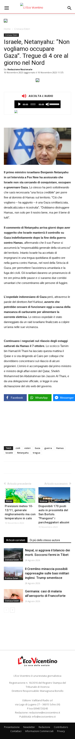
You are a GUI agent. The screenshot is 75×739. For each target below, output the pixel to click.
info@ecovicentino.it (44, 716)
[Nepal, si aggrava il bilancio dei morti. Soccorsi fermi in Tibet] (13, 554)
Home (7, 29)
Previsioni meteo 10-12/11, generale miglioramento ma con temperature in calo (20, 512)
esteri (27, 448)
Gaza (37, 448)
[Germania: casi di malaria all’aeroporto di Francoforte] (13, 595)
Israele (9, 452)
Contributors (61, 727)
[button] (69, 8)
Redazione (44, 727)
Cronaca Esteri (22, 29)
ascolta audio (19, 104)
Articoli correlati (15, 540)
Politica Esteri (11, 578)
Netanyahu (23, 452)
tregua (36, 452)
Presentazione (12, 727)
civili (18, 448)
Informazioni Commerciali (39, 731)
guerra (48, 448)
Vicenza (43, 501)
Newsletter (29, 727)
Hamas (60, 448)
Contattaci (16, 731)
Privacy (61, 731)
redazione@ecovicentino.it (44, 712)
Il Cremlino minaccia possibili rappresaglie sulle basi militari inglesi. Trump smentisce (47, 573)
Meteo (9, 501)
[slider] (54, 103)
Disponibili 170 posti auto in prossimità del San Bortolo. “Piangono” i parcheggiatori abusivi (53, 514)
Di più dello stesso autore (45, 540)
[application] (37, 104)
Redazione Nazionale (20, 69)
